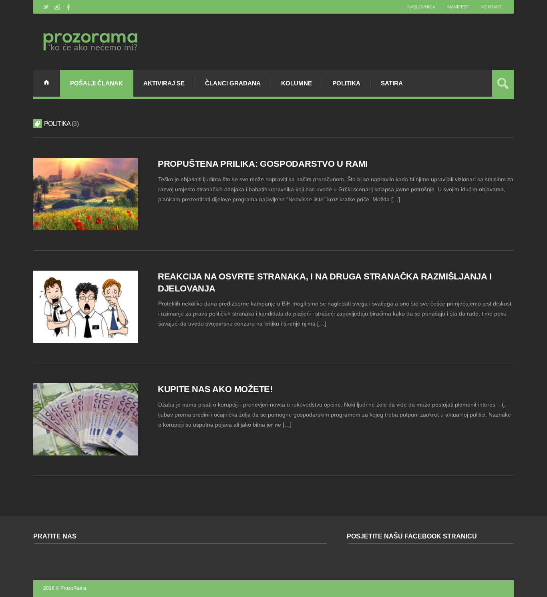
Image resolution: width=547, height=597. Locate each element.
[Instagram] (56, 6)
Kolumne (296, 83)
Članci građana (233, 83)
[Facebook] (67, 6)
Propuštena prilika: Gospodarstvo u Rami (263, 164)
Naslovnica (421, 6)
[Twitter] (46, 6)
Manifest (458, 6)
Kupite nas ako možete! (215, 389)
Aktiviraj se (164, 83)
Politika (346, 83)
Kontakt (491, 6)
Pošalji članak (96, 83)
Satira (392, 83)
